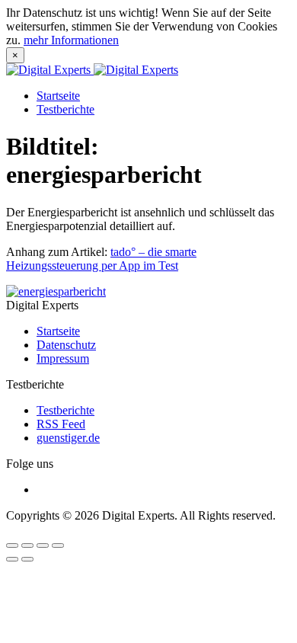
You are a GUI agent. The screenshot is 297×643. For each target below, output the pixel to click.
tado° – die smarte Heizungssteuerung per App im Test (101, 258)
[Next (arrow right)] (27, 559)
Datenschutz (66, 344)
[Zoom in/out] (58, 545)
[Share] (27, 545)
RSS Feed (61, 423)
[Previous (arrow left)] (12, 559)
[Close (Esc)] (12, 545)
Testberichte (65, 109)
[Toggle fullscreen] (43, 545)
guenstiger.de (68, 437)
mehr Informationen (71, 40)
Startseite (58, 95)
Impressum (63, 358)
